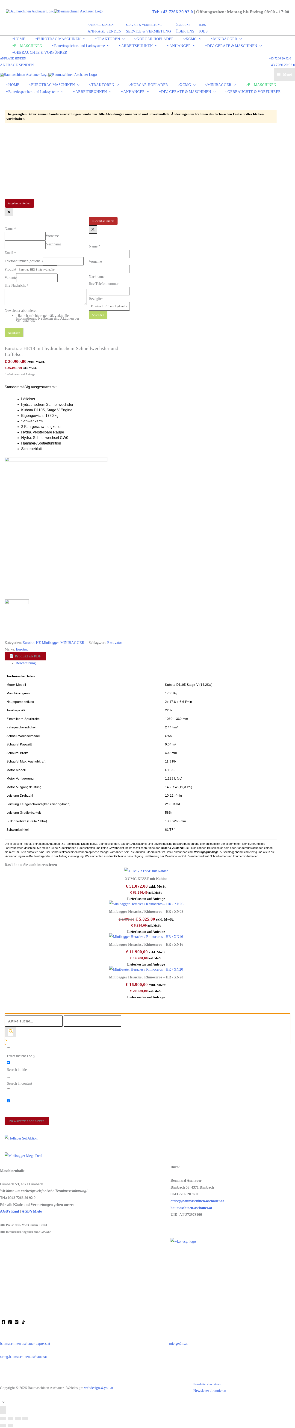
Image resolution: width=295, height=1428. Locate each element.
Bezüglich (96, 299)
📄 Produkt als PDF (27, 656)
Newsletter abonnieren (21, 310)
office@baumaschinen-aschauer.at (197, 1201)
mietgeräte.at (178, 1344)
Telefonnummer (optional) (24, 261)
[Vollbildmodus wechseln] (10, 1418)
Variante (11, 278)
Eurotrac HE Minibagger (41, 643)
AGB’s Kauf (9, 1211)
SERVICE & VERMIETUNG (148, 31)
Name (10, 229)
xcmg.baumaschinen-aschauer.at (23, 1357)
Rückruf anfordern (103, 221)
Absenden (14, 332)
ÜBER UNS (185, 31)
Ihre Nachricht (16, 285)
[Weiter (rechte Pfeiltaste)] (10, 1425)
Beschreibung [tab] (26, 663)
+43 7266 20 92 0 (282, 65)
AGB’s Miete (32, 1211)
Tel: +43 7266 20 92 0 (172, 11)
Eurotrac (22, 649)
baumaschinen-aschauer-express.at (25, 1344)
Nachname (53, 244)
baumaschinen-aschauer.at (191, 1208)
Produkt (10, 269)
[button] (104, 25)
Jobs (3, 1306)
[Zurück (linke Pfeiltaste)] (3, 1425)
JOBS (203, 31)
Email (10, 252)
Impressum (8, 1276)
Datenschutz (9, 1296)
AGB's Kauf (9, 1286)
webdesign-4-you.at (98, 1388)
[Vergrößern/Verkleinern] (3, 1418)
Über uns (6, 1267)
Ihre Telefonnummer (103, 284)
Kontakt (6, 1257)
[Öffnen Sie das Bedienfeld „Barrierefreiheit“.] (3, 1409)
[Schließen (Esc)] (25, 1418)
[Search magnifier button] (11, 1032)
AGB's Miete (30, 1286)
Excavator (114, 643)
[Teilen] (18, 1418)
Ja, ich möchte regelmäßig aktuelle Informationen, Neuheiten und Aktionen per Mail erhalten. (47, 318)
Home (4, 1247)
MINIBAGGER (72, 643)
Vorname (52, 236)
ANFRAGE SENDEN (104, 31)
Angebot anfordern (19, 203)
